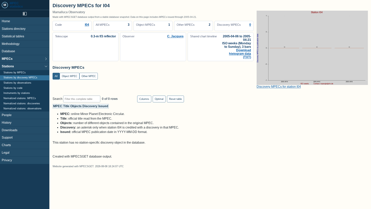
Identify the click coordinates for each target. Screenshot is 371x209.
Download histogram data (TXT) (240, 54)
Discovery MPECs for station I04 (279, 86)
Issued (103, 106)
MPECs (7, 58)
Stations (8, 66)
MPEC (57, 106)
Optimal (159, 99)
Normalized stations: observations (22, 108)
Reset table (175, 99)
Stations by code (12, 88)
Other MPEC (89, 76)
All (56, 76)
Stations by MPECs (14, 72)
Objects (76, 106)
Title (66, 106)
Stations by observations (17, 82)
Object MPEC (69, 76)
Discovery (90, 106)
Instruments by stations (16, 93)
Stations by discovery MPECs (20, 77)
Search (58, 98)
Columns (144, 99)
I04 (87, 24)
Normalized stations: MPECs (19, 98)
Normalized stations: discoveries (21, 103)
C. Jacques (175, 36)
